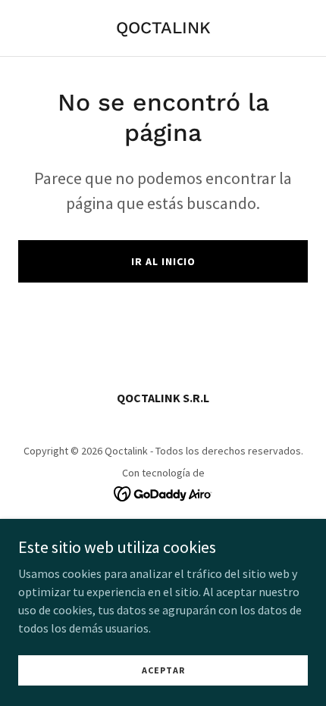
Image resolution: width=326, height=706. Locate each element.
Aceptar (163, 670)
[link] (163, 28)
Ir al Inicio (163, 261)
